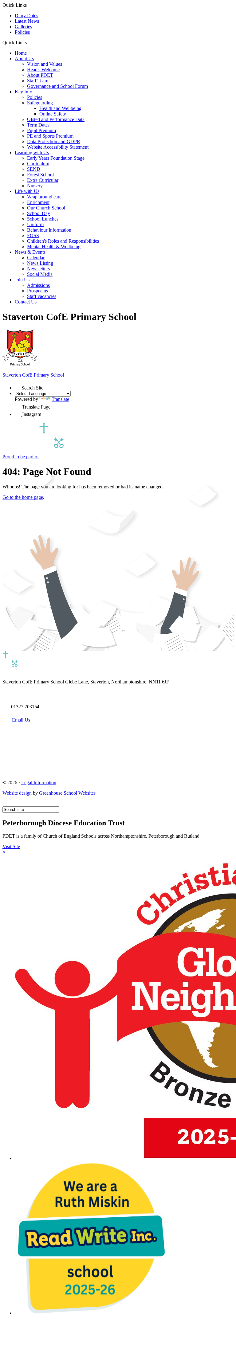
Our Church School (46, 207)
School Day (38, 213)
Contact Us (26, 301)
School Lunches (42, 218)
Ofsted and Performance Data (56, 119)
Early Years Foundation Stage (56, 158)
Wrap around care (44, 196)
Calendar (36, 257)
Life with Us (27, 191)
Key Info (23, 91)
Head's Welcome (43, 69)
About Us (24, 58)
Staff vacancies (41, 296)
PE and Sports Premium (50, 136)
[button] (29, 42)
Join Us (22, 279)
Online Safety (52, 113)
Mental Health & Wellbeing (54, 246)
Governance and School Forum (57, 86)
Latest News (27, 21)
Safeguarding (40, 102)
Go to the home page (22, 497)
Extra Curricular (42, 180)
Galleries (23, 26)
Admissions (38, 285)
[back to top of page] (5, 803)
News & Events (30, 252)
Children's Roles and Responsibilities (63, 241)
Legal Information (38, 782)
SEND (33, 169)
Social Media (40, 274)
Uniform (35, 224)
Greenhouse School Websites (67, 793)
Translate (60, 399)
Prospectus (37, 290)
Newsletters (38, 268)
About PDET (40, 75)
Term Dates (38, 124)
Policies (22, 32)
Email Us (21, 719)
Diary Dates (26, 15)
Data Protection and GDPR (53, 141)
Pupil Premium (41, 130)
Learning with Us (32, 152)
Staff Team (37, 80)
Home (21, 53)
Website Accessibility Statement (57, 147)
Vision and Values (44, 64)
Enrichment (38, 202)
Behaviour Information (49, 230)
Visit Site (11, 846)
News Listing (40, 263)
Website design (17, 793)
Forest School (40, 174)
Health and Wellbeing (60, 108)
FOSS (33, 235)
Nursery (35, 185)
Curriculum (38, 163)
